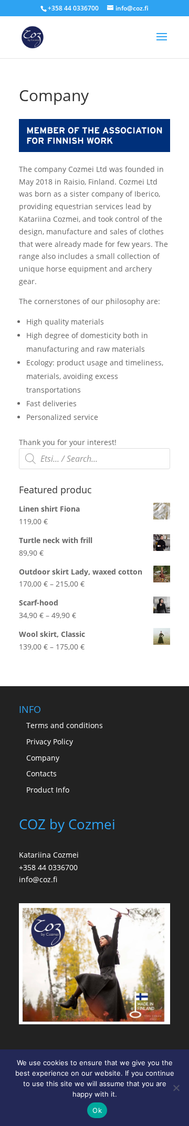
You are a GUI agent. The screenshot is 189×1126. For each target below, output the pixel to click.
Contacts (41, 773)
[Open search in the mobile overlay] (94, 458)
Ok (97, 1110)
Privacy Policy (49, 741)
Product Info (47, 790)
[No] (176, 1087)
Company (42, 758)
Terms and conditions (64, 725)
